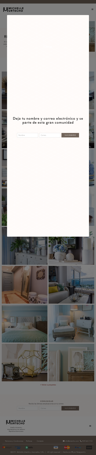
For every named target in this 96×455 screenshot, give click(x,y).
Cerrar (48, 46)
